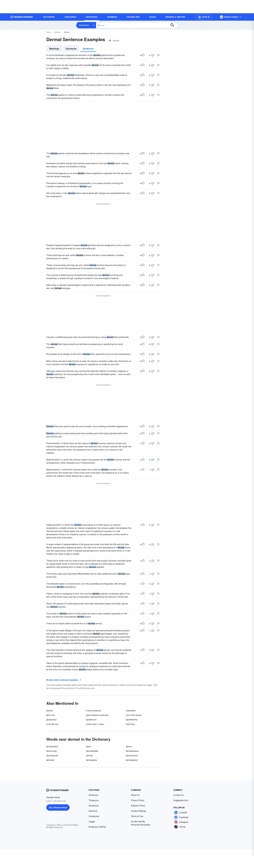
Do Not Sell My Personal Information (140, 823)
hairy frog (130, 724)
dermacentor (52, 755)
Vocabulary (94, 816)
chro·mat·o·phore (134, 715)
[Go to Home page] (22, 17)
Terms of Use (137, 816)
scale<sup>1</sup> (95, 724)
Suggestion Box (180, 800)
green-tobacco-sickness (97, 715)
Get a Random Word (58, 807)
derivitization (52, 746)
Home (48, 32)
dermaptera (91, 759)
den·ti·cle (50, 715)
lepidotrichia (131, 719)
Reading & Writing (97, 826)
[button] (204, 17)
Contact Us (178, 794)
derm (88, 746)
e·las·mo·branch (93, 710)
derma (129, 746)
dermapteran (132, 759)
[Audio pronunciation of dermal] (110, 40)
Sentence (57, 32)
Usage (92, 821)
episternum (91, 719)
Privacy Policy (137, 800)
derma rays (51, 750)
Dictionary (93, 794)
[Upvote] (143, 55)
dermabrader (92, 750)
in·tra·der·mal (52, 724)
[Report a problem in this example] (158, 55)
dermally (50, 759)
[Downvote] (152, 55)
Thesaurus (94, 800)
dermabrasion (132, 750)
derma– (49, 710)
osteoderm (131, 710)
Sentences (84, 25)
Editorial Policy (138, 805)
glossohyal (51, 719)
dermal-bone (132, 755)
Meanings (54, 48)
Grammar (93, 810)
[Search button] (174, 25)
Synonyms (71, 48)
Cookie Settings (138, 810)
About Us (135, 794)
